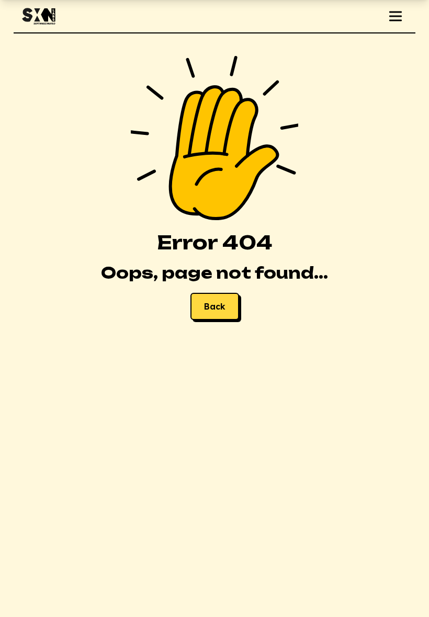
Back (214, 306)
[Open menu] (395, 16)
